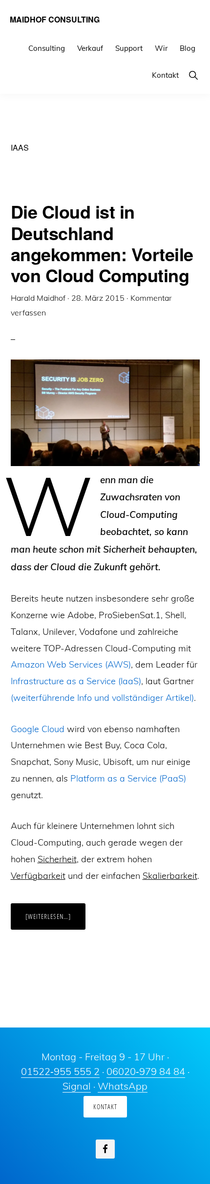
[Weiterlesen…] (55, 920)
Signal (77, 1086)
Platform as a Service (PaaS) (128, 778)
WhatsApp (122, 1086)
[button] (193, 75)
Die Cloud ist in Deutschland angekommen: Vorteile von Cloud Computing (102, 243)
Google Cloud (37, 729)
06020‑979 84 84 (145, 1071)
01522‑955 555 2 (60, 1071)
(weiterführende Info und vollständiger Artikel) (102, 697)
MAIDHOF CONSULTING (55, 19)
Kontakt (105, 1106)
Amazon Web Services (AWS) (71, 664)
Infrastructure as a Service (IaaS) (76, 681)
